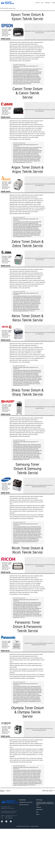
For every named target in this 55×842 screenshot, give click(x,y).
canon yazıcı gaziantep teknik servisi (30, 148)
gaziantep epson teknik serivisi (28, 71)
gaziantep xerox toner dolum (19, 376)
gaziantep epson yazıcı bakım (32, 74)
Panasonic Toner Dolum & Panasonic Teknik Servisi (27, 626)
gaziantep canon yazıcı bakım (32, 153)
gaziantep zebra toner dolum (23, 304)
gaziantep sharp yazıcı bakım (29, 450)
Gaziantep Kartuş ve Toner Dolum (25, 802)
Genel (24, 66)
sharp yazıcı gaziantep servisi (29, 457)
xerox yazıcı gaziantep (17, 383)
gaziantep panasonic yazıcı (21, 692)
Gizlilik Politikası (39, 809)
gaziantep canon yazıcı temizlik (32, 154)
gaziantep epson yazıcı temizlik (32, 76)
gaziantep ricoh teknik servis (34, 605)
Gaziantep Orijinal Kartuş (28, 297)
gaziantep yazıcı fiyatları (35, 80)
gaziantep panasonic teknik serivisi (23, 689)
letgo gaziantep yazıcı (20, 83)
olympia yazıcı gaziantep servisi (34, 783)
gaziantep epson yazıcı (21, 74)
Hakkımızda (47, 2)
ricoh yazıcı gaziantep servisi (26, 615)
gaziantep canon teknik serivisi (28, 150)
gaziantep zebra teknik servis (25, 303)
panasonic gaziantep (20, 699)
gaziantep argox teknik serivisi (28, 224)
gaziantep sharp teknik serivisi (22, 447)
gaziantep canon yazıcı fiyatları (19, 154)
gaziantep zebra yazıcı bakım (19, 306)
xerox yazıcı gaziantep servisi (29, 383)
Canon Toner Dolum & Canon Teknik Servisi (27, 93)
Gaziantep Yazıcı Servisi (28, 82)
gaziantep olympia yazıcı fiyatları (25, 776)
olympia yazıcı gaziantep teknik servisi (21, 784)
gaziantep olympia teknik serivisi (30, 771)
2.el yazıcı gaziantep (17, 68)
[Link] (11, 821)
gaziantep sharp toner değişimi (19, 449)
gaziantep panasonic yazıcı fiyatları (20, 693)
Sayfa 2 (8, 790)
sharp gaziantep (36, 456)
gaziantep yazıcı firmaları (24, 80)
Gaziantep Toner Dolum (31, 79)
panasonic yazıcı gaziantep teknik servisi (31, 701)
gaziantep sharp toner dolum (32, 449)
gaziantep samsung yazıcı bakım (33, 532)
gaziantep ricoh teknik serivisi (22, 605)
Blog (42, 2)
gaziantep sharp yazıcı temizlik (25, 451)
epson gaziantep (25, 68)
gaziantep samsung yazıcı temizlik (34, 534)
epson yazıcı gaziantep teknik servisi (30, 70)
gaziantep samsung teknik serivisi (23, 529)
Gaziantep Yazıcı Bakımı (31, 298)
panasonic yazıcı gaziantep (30, 699)
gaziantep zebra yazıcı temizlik (19, 307)
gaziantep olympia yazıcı (27, 774)
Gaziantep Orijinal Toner (21, 79)
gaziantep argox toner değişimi (25, 226)
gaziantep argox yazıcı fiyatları (19, 229)
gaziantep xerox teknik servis (19, 374)
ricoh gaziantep (36, 614)
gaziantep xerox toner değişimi (32, 374)
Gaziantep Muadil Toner (28, 77)
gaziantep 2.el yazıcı (17, 71)
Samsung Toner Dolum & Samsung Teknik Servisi (27, 468)
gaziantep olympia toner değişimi (29, 773)
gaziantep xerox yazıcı (30, 376)
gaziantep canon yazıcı (21, 153)
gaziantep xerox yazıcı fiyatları (25, 377)
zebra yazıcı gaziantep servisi (33, 309)
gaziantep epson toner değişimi (25, 73)
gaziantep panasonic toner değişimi (23, 690)
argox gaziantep (25, 221)
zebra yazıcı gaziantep (22, 309)
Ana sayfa (37, 2)
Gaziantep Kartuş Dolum (18, 77)
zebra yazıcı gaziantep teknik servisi (20, 310)
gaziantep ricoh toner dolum (32, 606)
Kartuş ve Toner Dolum (30, 66)
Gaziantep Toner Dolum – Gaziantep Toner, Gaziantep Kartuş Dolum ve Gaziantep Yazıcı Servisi (45, 803)
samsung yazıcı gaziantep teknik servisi (29, 541)
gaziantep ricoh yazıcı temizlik (25, 609)
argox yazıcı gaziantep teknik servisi (30, 223)
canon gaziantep (25, 147)
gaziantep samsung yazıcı (21, 532)
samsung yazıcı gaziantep (27, 540)
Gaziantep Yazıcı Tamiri (28, 301)
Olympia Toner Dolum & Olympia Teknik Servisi (27, 712)
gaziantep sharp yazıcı (17, 450)
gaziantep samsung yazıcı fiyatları (20, 534)
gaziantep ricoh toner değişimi (19, 606)
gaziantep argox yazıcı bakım (32, 227)
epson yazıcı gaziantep (34, 68)
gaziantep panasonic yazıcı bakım (35, 692)
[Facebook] (2, 821)
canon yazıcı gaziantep (34, 147)
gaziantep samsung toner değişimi (23, 531)
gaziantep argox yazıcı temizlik (32, 229)
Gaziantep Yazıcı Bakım (18, 66)
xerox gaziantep (36, 382)
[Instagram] (6, 821)
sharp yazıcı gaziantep (17, 457)
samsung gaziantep (17, 540)
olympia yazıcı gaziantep (23, 783)
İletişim (53, 2)
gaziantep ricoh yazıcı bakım (28, 608)
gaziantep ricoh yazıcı (17, 608)
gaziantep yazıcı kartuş (18, 82)
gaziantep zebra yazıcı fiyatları (32, 306)
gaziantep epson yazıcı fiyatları (19, 76)
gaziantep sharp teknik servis (35, 447)
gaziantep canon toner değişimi (25, 151)
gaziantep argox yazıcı (20, 227)
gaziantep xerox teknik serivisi (32, 373)
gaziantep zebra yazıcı (34, 304)
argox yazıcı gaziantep (33, 221)
